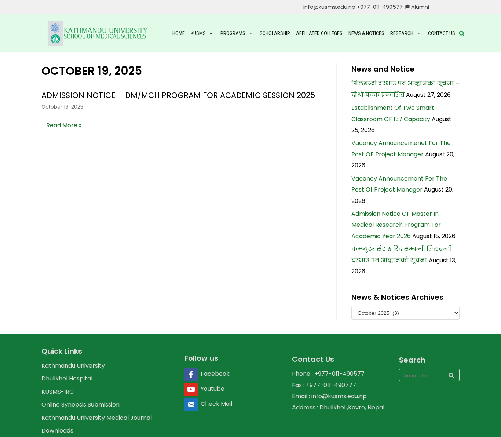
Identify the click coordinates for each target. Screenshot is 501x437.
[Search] (451, 375)
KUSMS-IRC (57, 391)
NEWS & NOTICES (366, 33)
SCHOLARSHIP (275, 33)
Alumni (420, 7)
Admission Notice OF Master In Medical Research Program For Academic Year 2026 (396, 225)
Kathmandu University (73, 365)
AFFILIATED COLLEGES (319, 33)
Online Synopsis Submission (80, 404)
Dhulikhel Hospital (66, 378)
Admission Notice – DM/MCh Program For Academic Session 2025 (178, 95)
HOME (178, 33)
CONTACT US (441, 33)
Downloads (57, 430)
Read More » (63, 125)
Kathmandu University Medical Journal (96, 418)
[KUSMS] (98, 33)
